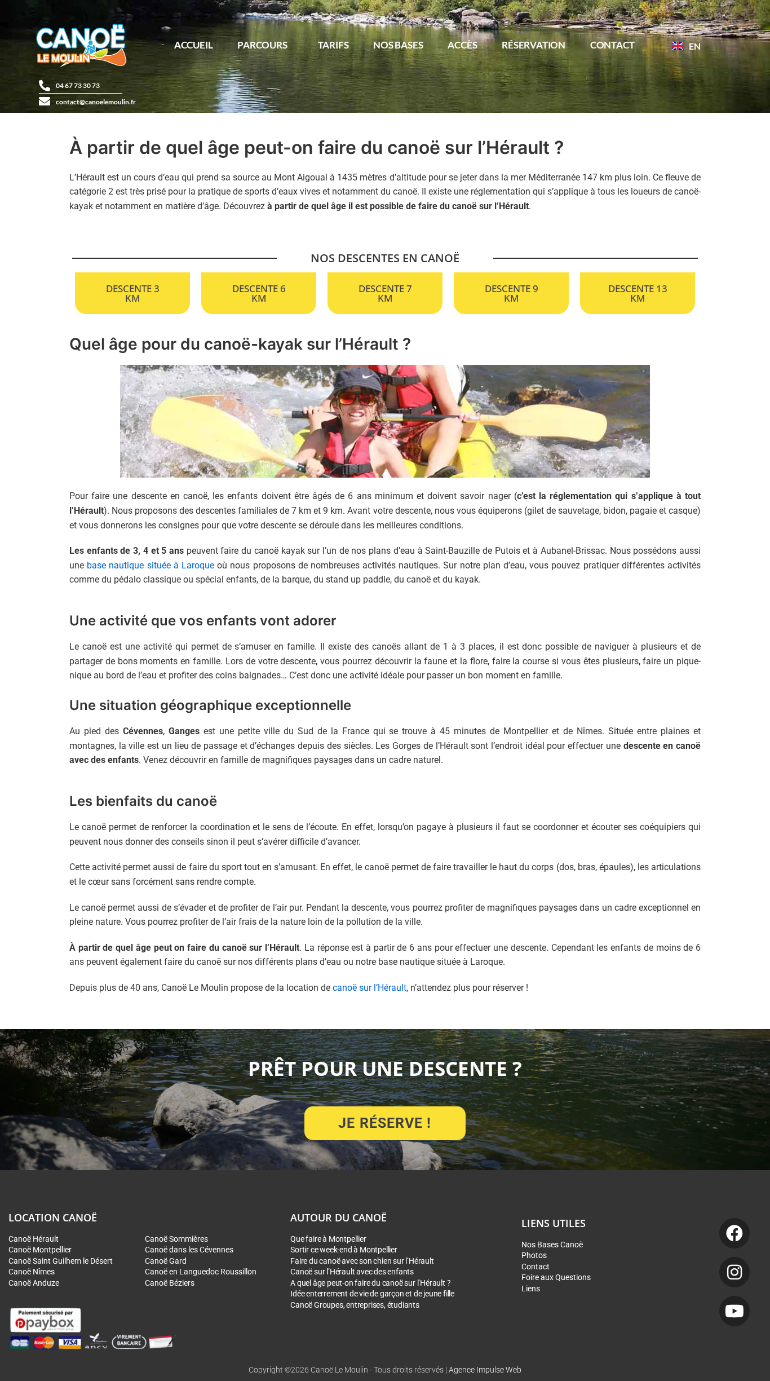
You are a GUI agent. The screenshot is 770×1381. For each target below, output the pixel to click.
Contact (612, 45)
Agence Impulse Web (485, 1370)
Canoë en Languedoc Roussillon (200, 1271)
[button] (265, 45)
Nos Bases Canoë (552, 1244)
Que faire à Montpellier (328, 1238)
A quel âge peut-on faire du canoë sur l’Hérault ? (370, 1282)
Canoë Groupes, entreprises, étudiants (354, 1304)
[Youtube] (734, 1311)
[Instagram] (734, 1272)
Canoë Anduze (33, 1282)
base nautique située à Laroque (150, 565)
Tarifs (333, 45)
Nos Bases (398, 45)
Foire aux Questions (556, 1277)
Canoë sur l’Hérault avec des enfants (352, 1271)
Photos (534, 1255)
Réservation (533, 45)
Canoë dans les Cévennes (189, 1249)
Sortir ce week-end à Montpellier (343, 1249)
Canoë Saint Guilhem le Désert (60, 1260)
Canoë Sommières (176, 1238)
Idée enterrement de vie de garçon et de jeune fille (372, 1293)
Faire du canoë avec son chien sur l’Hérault (361, 1260)
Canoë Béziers (169, 1282)
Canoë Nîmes (31, 1271)
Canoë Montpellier (40, 1249)
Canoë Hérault (33, 1238)
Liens (530, 1288)
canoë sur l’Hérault (369, 987)
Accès (462, 45)
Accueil (193, 45)
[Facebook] (734, 1233)
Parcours (262, 45)
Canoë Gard (166, 1260)
